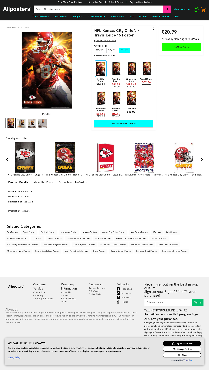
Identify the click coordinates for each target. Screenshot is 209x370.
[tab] (99, 50)
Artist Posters (172, 232)
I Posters (157, 232)
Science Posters (90, 232)
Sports (26, 27)
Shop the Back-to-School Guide (105, 2)
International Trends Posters (174, 251)
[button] (70, 2)
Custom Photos (96, 16)
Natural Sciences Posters (142, 245)
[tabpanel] (123, 88)
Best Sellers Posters (139, 232)
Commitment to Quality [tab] (73, 182)
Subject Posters (55, 239)
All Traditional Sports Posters (113, 245)
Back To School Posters (120, 251)
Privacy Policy (14, 357)
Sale (177, 16)
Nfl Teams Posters (103, 239)
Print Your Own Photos (70, 2)
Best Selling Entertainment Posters (22, 245)
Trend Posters (99, 251)
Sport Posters (29, 232)
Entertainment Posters (17, 239)
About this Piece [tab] (43, 182)
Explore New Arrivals (141, 2)
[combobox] (98, 9)
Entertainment (13, 27)
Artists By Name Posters (84, 245)
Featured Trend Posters (146, 251)
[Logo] (17, 9)
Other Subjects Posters (168, 245)
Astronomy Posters (69, 232)
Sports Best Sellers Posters (47, 251)
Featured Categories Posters (55, 245)
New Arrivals (118, 16)
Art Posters (37, 239)
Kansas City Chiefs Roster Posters (131, 239)
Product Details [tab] (18, 182)
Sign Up (198, 302)
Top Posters (12, 232)
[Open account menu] (188, 9)
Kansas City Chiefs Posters (113, 232)
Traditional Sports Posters (78, 239)
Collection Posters (159, 239)
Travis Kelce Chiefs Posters (76, 251)
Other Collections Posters (18, 251)
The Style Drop (40, 16)
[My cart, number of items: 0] (203, 9)
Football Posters (48, 232)
